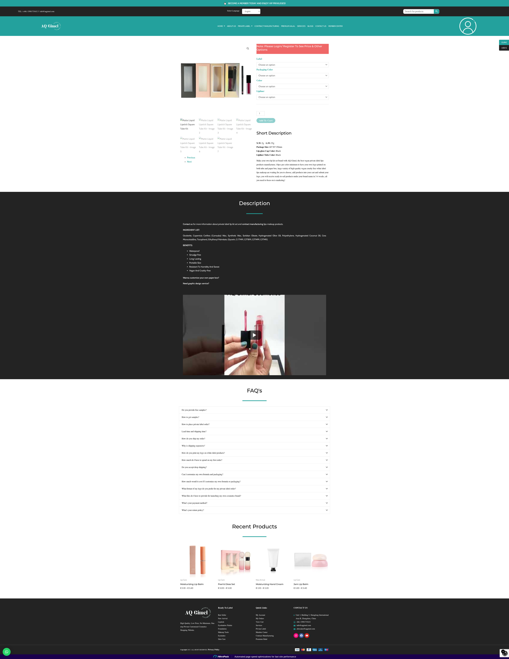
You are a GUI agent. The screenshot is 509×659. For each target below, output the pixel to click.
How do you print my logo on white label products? (203, 452)
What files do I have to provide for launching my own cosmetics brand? (211, 495)
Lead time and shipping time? (194, 431)
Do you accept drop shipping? (194, 467)
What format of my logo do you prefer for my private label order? (209, 488)
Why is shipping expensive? (193, 445)
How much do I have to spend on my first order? (202, 460)
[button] (247, 48)
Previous (191, 157)
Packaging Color (264, 69)
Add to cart (266, 120)
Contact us (188, 224)
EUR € (503, 42)
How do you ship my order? (193, 438)
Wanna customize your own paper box (200, 278)
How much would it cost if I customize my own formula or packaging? (211, 481)
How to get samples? (190, 417)
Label (259, 58)
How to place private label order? (195, 424)
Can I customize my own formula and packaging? (202, 474)
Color (259, 80)
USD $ (503, 48)
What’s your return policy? (193, 510)
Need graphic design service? (196, 283)
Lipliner (260, 91)
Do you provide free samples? (194, 409)
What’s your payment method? (194, 502)
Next (189, 161)
